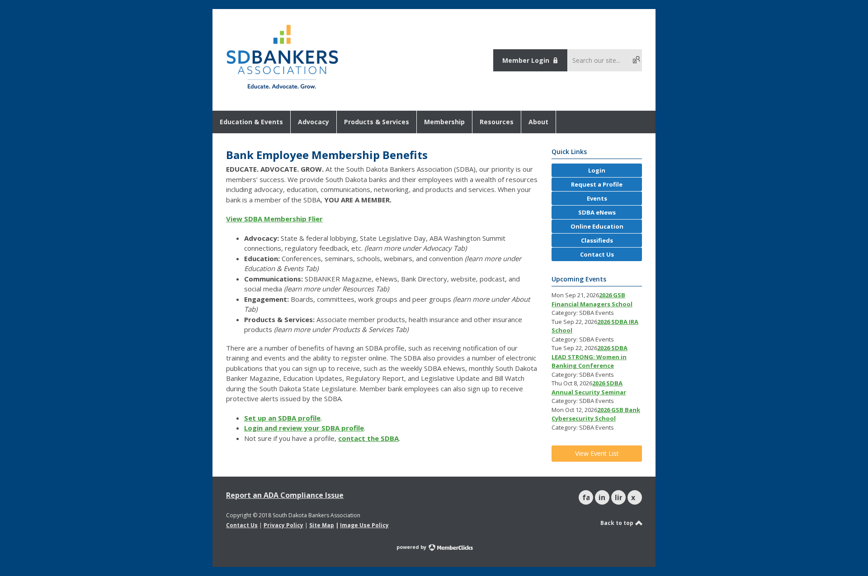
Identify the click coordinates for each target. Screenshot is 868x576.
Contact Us (242, 525)
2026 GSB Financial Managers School (592, 299)
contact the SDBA (368, 438)
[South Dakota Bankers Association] (282, 89)
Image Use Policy (364, 525)
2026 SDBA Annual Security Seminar (589, 387)
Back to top (617, 523)
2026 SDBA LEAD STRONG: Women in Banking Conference (589, 357)
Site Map (321, 525)
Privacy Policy (283, 525)
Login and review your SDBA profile (304, 427)
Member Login (525, 60)
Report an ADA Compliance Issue (285, 495)
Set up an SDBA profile (282, 417)
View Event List (597, 453)
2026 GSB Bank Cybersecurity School (596, 414)
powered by (412, 546)
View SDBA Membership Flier (274, 218)
